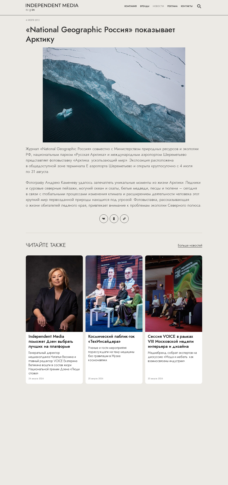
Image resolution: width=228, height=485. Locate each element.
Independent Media (52, 5)
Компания (131, 6)
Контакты (187, 6)
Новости (158, 6)
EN (33, 10)
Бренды (144, 6)
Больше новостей (190, 246)
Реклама (172, 6)
